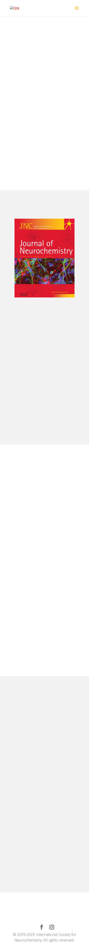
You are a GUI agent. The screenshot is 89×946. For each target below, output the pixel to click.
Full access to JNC (67, 415)
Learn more (17, 415)
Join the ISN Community (25, 56)
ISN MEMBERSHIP (33, 42)
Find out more (44, 162)
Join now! (23, 536)
